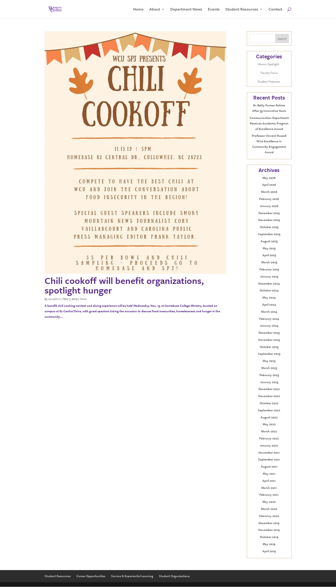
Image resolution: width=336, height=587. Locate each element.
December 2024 (269, 283)
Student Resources (241, 10)
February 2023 (269, 375)
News (83, 298)
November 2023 (269, 339)
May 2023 (269, 360)
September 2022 (269, 410)
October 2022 (269, 403)
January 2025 (269, 276)
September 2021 (269, 459)
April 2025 (269, 255)
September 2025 (269, 234)
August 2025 (269, 241)
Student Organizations (174, 576)
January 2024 (269, 325)
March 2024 (269, 311)
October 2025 (269, 227)
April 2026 (269, 184)
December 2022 (269, 389)
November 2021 (269, 452)
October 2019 (269, 537)
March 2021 (269, 487)
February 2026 (269, 199)
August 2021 (269, 466)
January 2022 (269, 445)
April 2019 (269, 551)
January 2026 (269, 206)
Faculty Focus (269, 72)
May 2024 (269, 297)
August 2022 (269, 417)
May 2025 (269, 248)
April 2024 (269, 304)
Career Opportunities (90, 576)
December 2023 (269, 332)
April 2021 (269, 480)
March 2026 (269, 191)
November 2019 (269, 530)
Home (138, 10)
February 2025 (269, 269)
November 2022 (269, 396)
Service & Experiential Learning (132, 576)
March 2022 (269, 431)
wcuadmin (54, 298)
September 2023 (269, 353)
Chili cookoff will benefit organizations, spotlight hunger (124, 285)
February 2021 (269, 494)
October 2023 (269, 347)
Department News (186, 10)
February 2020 (269, 516)
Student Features (269, 81)
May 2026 (269, 177)
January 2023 (269, 382)
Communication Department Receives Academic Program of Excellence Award (269, 123)
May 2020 (269, 501)
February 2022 (269, 438)
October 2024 (269, 290)
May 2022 (269, 424)
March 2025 (269, 262)
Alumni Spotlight (269, 64)
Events (214, 10)
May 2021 (269, 473)
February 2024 (269, 318)
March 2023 (269, 368)
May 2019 (269, 544)
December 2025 (269, 213)
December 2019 (269, 523)
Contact (275, 10)
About (154, 10)
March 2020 (269, 508)
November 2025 (269, 220)
